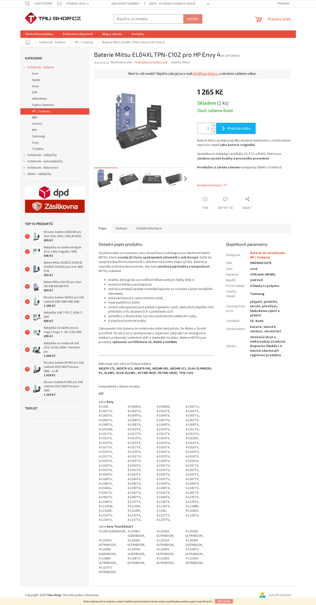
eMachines (39, 98)
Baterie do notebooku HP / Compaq (267, 255)
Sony (35, 142)
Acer (35, 73)
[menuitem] (39, 34)
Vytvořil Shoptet (280, 595)
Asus (35, 86)
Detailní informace (209, 185)
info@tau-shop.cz (206, 73)
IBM (34, 117)
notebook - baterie (40, 67)
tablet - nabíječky (39, 174)
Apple (36, 80)
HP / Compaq (41, 111)
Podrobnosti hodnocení (150, 62)
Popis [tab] (103, 228)
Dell (34, 92)
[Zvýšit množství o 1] (213, 125)
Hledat (193, 19)
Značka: (180, 62)
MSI (34, 130)
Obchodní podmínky (125, 4)
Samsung (38, 136)
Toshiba (37, 149)
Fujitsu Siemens (43, 105)
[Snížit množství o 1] (213, 131)
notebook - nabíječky (42, 155)
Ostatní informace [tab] (149, 228)
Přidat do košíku (239, 128)
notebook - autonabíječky (45, 161)
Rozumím (224, 601)
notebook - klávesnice (42, 167)
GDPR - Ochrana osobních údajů (172, 4)
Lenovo (37, 123)
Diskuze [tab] (121, 228)
